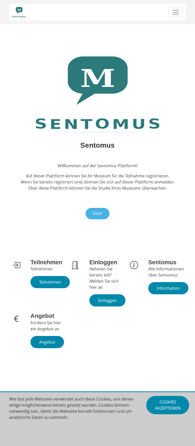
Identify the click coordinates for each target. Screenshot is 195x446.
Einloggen (107, 300)
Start (97, 213)
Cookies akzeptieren (168, 405)
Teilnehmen (50, 282)
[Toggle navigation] (176, 12)
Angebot (47, 342)
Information (168, 288)
